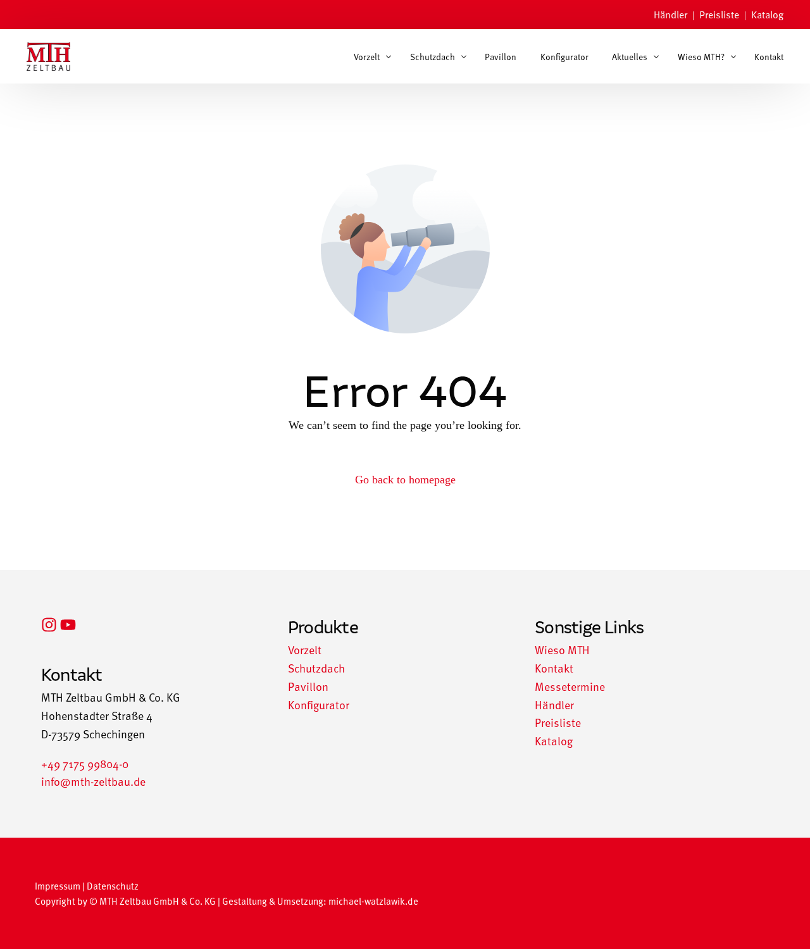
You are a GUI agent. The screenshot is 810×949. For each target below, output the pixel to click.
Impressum (57, 885)
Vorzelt (304, 649)
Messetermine (570, 686)
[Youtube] (68, 625)
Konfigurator (318, 704)
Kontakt (554, 668)
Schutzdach (316, 668)
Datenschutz (113, 885)
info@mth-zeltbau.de (93, 781)
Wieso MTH (562, 649)
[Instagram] (49, 625)
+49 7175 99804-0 (84, 763)
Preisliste (719, 14)
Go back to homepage (405, 479)
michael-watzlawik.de (373, 900)
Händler (670, 14)
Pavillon (308, 686)
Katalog (767, 14)
